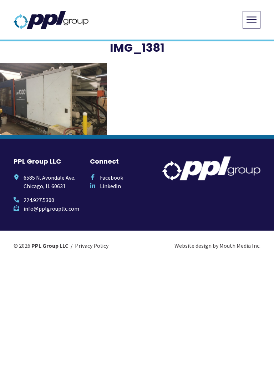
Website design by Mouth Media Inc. (217, 245)
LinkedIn (110, 186)
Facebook (111, 177)
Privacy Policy (91, 245)
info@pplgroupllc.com (51, 208)
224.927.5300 (39, 200)
